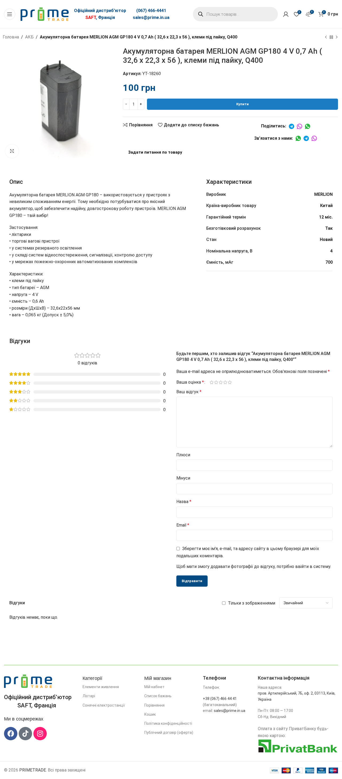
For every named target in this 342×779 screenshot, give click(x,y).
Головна (11, 37)
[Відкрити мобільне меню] (9, 14)
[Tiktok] (25, 733)
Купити (242, 104)
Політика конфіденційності (168, 723)
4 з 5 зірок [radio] (225, 382)
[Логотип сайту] (45, 13)
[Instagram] (40, 733)
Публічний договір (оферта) (168, 732)
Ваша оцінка (190, 382)
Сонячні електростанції (104, 705)
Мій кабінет (154, 687)
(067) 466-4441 (151, 10)
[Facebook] (10, 733)
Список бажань (158, 696)
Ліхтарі (89, 696)
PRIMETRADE (32, 770)
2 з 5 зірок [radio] (216, 382)
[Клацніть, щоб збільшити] (12, 151)
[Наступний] (336, 37)
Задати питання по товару (155, 152)
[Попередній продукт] (326, 37)
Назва (183, 501)
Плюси (183, 454)
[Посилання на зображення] (28, 681)
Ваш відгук (188, 391)
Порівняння (154, 705)
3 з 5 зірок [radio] (220, 382)
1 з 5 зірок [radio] (211, 382)
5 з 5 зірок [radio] (229, 382)
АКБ (29, 37)
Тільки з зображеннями (251, 603)
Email (182, 525)
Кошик (150, 714)
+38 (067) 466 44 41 (220, 698)
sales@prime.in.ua (151, 17)
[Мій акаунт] (286, 14)
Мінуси (183, 478)
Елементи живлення (101, 687)
